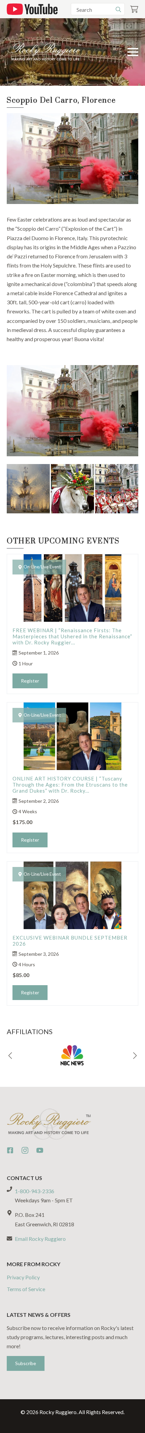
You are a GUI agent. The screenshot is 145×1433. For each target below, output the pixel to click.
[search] (118, 9)
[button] (10, 1055)
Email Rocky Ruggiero (40, 1238)
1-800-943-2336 (34, 1191)
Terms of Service (26, 1289)
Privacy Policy (23, 1277)
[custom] (10, 1150)
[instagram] (25, 1150)
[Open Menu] (132, 52)
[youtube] (39, 1150)
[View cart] (134, 9)
